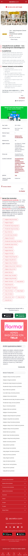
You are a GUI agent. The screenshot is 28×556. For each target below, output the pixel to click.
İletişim (4, 498)
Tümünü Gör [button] (21, 367)
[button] (22, 98)
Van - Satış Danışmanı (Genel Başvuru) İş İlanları (19, 170)
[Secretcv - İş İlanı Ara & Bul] (7, 534)
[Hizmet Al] (14, 113)
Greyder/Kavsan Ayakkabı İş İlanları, (20, 162)
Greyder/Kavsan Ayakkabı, (19, 159)
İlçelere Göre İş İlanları (7, 483)
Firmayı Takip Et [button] (7, 186)
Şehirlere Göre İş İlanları (7, 479)
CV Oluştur (22, 207)
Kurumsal (4, 495)
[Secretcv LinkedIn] (18, 527)
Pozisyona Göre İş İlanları (8, 487)
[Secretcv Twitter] (10, 527)
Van (16, 175)
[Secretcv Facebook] (6, 527)
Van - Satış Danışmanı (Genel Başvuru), (19, 166)
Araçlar (4, 502)
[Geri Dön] (2, 1)
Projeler (4, 506)
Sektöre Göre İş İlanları (7, 491)
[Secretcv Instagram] (22, 527)
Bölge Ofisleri (5, 510)
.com (14, 2)
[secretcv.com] (14, 519)
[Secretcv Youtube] (14, 527)
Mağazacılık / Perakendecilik (19, 136)
